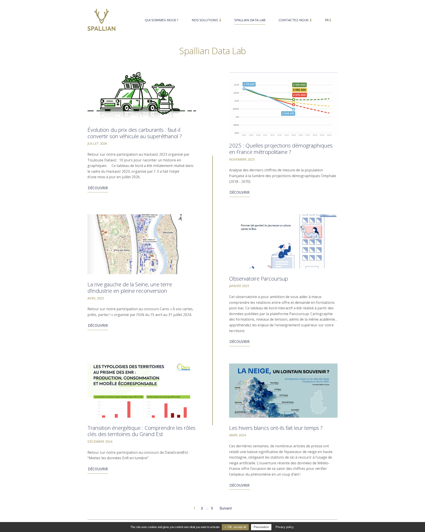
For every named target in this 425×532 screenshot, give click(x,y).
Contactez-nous (294, 20)
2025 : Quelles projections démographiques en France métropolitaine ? (280, 148)
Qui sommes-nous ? (161, 20)
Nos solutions (205, 20)
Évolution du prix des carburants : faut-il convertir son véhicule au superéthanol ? (134, 133)
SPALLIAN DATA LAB (249, 20)
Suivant (226, 508)
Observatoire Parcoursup (258, 278)
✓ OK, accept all (235, 527)
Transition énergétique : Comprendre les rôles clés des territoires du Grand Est (141, 431)
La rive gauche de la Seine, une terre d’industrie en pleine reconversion (129, 287)
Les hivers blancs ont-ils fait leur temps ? (276, 427)
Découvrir (98, 188)
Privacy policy (285, 527)
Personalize (261, 527)
